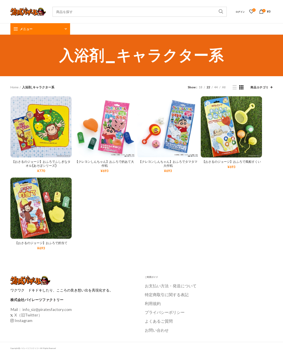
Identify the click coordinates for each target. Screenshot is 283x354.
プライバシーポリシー (165, 312)
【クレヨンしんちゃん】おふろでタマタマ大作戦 (168, 164)
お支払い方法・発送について (171, 285)
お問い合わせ (157, 330)
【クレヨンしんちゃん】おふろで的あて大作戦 (104, 164)
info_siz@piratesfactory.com (47, 309)
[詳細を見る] (68, 123)
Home (14, 87)
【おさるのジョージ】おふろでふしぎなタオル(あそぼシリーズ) (41, 164)
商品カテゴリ (259, 87)
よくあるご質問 (159, 321)
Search (220, 12)
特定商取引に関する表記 (167, 294)
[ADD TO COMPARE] (68, 113)
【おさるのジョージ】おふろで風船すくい (231, 162)
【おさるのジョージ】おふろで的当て (41, 243)
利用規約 (153, 303)
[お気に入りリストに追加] (68, 103)
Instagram (23, 320)
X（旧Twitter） (28, 314)
